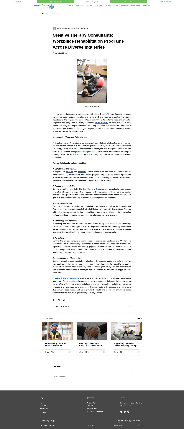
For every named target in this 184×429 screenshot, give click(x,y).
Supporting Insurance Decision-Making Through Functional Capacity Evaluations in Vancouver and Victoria (125, 344)
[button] (89, 6)
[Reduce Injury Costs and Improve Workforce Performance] (57, 331)
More (53, 14)
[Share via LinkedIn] (64, 300)
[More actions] (130, 28)
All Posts (45, 14)
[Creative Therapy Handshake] (92, 331)
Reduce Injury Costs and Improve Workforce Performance (56, 344)
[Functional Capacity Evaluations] (126, 331)
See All (139, 318)
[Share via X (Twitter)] (59, 300)
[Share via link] (69, 300)
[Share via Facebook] (54, 300)
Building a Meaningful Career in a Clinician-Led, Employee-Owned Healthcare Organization (90, 344)
